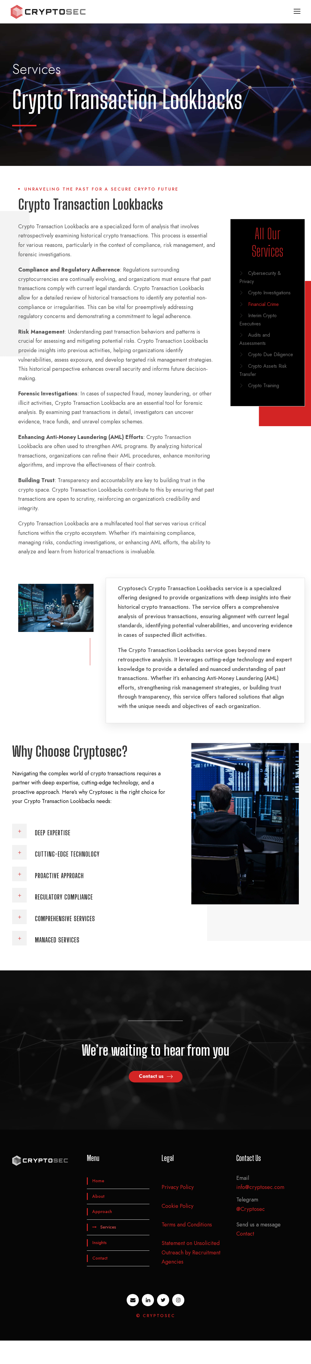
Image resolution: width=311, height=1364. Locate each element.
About (98, 1196)
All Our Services (267, 242)
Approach (102, 1212)
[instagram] (178, 1300)
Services (108, 1227)
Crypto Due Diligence (270, 354)
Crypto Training (263, 385)
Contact (100, 1258)
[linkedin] (148, 1300)
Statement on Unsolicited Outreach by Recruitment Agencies (191, 1252)
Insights (99, 1243)
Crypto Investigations (269, 292)
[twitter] (163, 1300)
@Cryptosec (250, 1209)
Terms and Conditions (187, 1225)
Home (98, 1181)
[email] (133, 1300)
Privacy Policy (178, 1187)
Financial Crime (263, 304)
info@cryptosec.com (260, 1187)
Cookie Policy (177, 1206)
